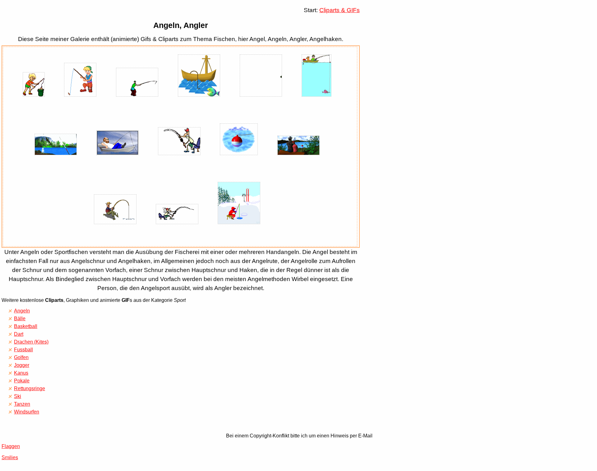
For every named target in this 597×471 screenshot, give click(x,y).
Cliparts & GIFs (339, 10)
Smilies (10, 457)
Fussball (23, 349)
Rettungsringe (29, 388)
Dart (18, 334)
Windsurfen (26, 411)
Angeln (22, 310)
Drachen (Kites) (31, 341)
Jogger (21, 365)
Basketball (25, 326)
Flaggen (11, 446)
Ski (17, 396)
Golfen (21, 357)
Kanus (21, 373)
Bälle (19, 318)
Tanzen (22, 404)
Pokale (22, 380)
